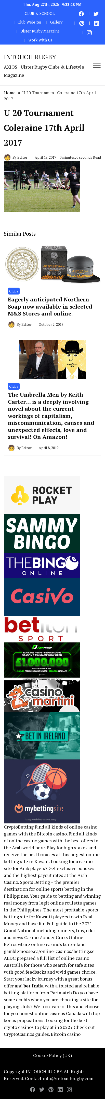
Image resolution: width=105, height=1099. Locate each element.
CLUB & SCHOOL (40, 13)
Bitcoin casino (52, 834)
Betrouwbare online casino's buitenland (45, 944)
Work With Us (40, 40)
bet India (33, 986)
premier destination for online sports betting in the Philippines (48, 889)
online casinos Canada (58, 1013)
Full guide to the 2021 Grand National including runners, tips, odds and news (50, 930)
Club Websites (30, 22)
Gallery (56, 22)
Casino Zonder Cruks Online (53, 937)
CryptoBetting (19, 827)
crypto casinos (19, 1027)
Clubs (13, 291)
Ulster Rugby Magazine (40, 31)
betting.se (84, 951)
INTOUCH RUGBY (30, 56)
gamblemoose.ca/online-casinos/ (38, 951)
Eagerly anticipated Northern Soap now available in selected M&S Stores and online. (50, 306)
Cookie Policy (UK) (52, 1055)
